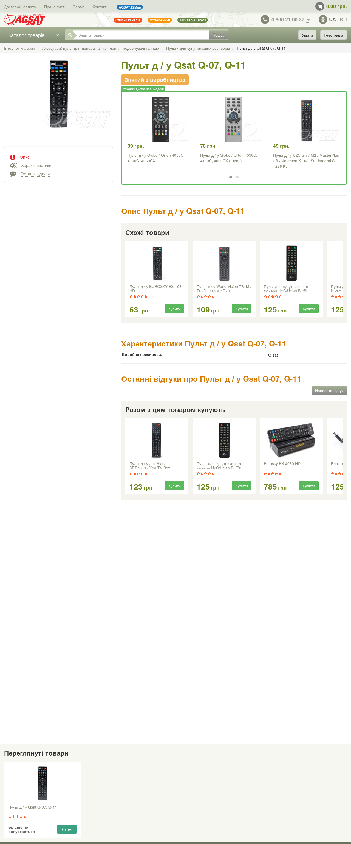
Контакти (101, 6)
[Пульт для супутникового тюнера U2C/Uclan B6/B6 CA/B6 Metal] (291, 263)
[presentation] (126, 279)
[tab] (58, 156)
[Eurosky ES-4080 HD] (291, 440)
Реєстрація (333, 35)
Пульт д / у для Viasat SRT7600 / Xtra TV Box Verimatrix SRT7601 (149, 466)
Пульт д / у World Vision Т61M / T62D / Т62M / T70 (224, 289)
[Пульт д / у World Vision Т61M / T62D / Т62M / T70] (224, 263)
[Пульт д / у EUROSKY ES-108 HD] (156, 263)
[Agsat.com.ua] (24, 19)
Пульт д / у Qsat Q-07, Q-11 (32, 807)
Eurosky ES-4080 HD (282, 463)
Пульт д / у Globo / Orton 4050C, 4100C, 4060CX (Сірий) (228, 157)
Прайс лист (54, 6)
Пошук (218, 35)
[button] (230, 177)
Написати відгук (329, 390)
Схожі (67, 829)
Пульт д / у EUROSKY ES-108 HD (155, 289)
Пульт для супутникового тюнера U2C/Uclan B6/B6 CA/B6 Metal (286, 289)
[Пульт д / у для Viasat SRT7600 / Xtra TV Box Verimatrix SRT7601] (156, 440)
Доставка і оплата (20, 6)
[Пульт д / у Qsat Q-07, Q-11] (58, 100)
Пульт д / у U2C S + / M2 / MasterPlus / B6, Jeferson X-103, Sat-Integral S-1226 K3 (306, 160)
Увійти (307, 35)
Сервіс (78, 6)
